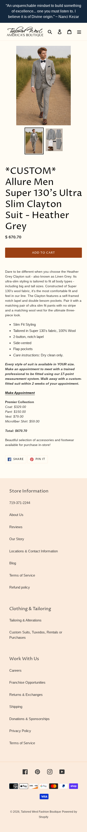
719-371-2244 (19, 503)
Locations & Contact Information (33, 551)
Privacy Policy (20, 731)
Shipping (15, 707)
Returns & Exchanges (26, 695)
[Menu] (79, 32)
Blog (12, 563)
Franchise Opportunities (27, 682)
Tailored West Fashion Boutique (41, 811)
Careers (15, 670)
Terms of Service (22, 575)
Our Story (16, 539)
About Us (16, 515)
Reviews (16, 527)
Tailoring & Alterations (25, 620)
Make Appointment (20, 393)
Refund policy (19, 587)
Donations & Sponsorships (29, 719)
